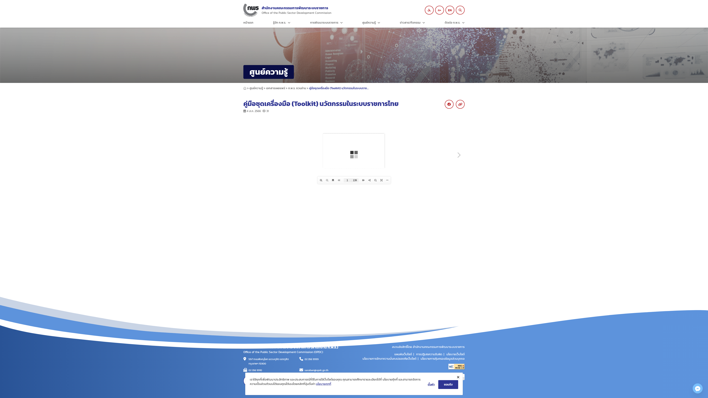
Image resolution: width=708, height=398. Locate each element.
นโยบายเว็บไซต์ (455, 354)
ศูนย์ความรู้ (369, 22)
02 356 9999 (312, 359)
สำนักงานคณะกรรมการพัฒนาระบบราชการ (295, 8)
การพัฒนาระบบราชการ (324, 22)
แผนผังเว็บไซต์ (403, 354)
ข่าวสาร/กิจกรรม (410, 22)
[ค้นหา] (460, 10)
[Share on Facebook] (449, 104)
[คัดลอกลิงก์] (460, 104)
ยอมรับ (448, 384)
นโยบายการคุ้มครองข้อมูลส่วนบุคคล (443, 358)
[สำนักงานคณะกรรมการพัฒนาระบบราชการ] (251, 10)
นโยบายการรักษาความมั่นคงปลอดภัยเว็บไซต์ (389, 358)
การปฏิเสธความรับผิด (429, 354)
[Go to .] (244, 88)
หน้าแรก (248, 22)
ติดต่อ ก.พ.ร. (452, 22)
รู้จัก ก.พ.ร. (279, 22)
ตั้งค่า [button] (431, 384)
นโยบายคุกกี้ (323, 384)
